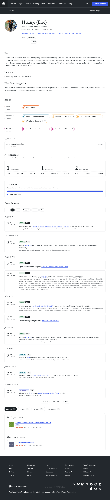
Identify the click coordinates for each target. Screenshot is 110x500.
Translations (53, 409)
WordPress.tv (51, 475)
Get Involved (69, 465)
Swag (68, 475)
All (12, 210)
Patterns (30, 475)
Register (92, 10)
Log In (98, 10)
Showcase (31, 465)
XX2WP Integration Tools (24, 442)
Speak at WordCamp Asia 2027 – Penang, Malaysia (51, 226)
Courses (24, 409)
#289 (31, 393)
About (11, 465)
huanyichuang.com (28, 33)
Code (18, 210)
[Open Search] (87, 3)
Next (66, 402)
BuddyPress (88, 475)
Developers (50, 472)
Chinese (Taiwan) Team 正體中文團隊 (54, 267)
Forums (35, 210)
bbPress (87, 472)
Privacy (11, 475)
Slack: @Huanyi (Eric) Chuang (70, 33)
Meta (42, 210)
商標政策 (44, 277)
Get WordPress (100, 4)
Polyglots (26, 210)
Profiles (11, 10)
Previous (45, 402)
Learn (48, 465)
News (11, 468)
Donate (68, 472)
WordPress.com (89, 465)
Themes (30, 468)
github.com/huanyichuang (47, 33)
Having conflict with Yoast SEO (42, 375)
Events (67, 468)
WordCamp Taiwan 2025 (50, 321)
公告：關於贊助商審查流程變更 (43, 306)
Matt (86, 468)
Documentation (51, 468)
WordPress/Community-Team (48, 393)
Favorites (38, 409)
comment (28, 245)
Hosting (11, 472)
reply (28, 357)
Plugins (10, 409)
